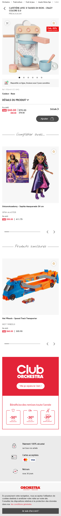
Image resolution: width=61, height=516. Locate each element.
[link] (30, 215)
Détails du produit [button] (14, 100)
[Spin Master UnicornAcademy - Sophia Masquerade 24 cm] (30, 175)
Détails (53, 109)
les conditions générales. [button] (21, 504)
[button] (54, 23)
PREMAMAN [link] (15, 13)
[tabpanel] (30, 46)
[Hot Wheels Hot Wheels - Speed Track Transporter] (30, 287)
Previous (47, 232)
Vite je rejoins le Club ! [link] (30, 386)
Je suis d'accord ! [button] (30, 511)
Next (54, 232)
